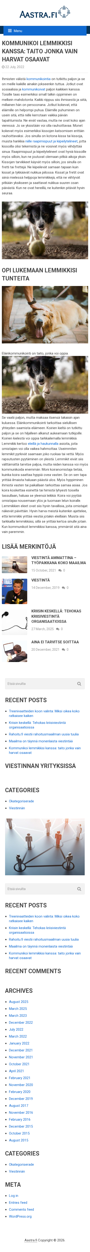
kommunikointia (39, 79)
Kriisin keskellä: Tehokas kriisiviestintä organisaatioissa (56, 616)
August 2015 (18, 1140)
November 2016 (21, 1113)
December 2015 (21, 1126)
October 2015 (19, 1133)
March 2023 (18, 1016)
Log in (13, 1196)
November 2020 (21, 1085)
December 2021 (21, 1050)
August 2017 (18, 1106)
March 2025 (18, 1009)
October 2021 (19, 1064)
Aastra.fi (30, 1240)
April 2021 (16, 1071)
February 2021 (19, 1078)
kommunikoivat (33, 89)
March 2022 (18, 1036)
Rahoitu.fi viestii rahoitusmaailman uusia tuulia (44, 734)
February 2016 (19, 1119)
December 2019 (21, 1099)
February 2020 (19, 1092)
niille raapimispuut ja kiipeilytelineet (51, 141)
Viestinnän (17, 808)
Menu (18, 31)
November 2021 (21, 1057)
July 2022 (16, 1029)
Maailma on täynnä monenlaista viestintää (41, 741)
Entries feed (18, 1203)
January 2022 (19, 1043)
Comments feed (21, 1209)
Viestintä (40, 580)
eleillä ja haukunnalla (43, 444)
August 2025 (18, 1002)
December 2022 (21, 1022)
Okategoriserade (21, 801)
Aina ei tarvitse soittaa (55, 642)
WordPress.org (20, 1216)
